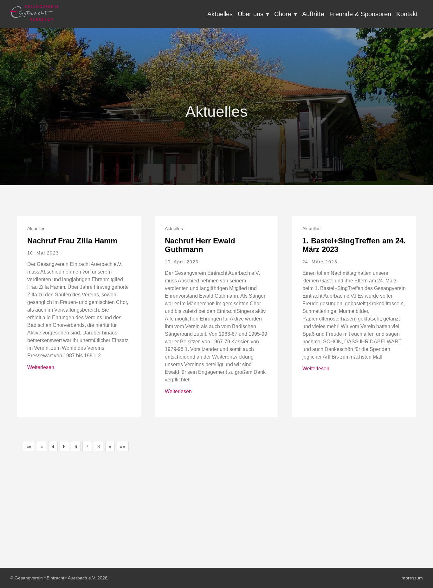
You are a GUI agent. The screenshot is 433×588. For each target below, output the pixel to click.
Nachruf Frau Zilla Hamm (72, 240)
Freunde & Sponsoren (360, 13)
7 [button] (87, 446)
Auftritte (313, 13)
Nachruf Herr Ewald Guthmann (200, 245)
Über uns (250, 13)
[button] (29, 446)
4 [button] (53, 446)
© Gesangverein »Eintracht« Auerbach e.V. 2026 (58, 577)
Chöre (282, 13)
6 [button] (75, 446)
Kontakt (407, 13)
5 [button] (64, 446)
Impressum (411, 577)
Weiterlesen (40, 367)
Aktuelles (220, 13)
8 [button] (98, 446)
